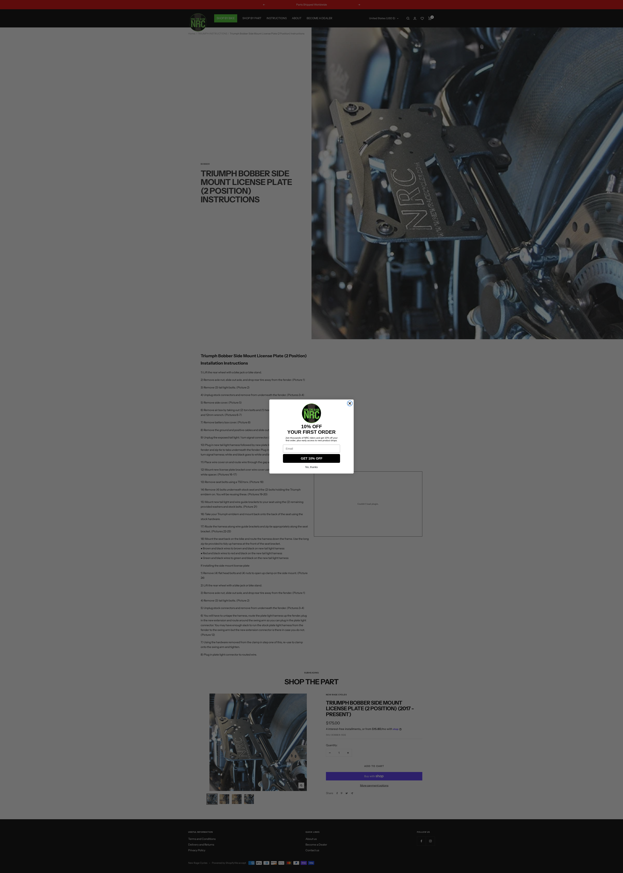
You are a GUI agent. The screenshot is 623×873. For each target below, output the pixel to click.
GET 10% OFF (311, 458)
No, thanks (311, 467)
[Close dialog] (349, 403)
